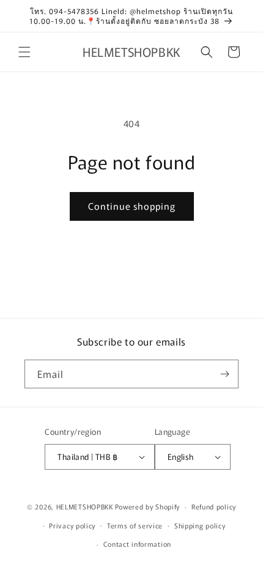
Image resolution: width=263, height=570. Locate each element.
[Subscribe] (224, 374)
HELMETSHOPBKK (84, 506)
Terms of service (135, 525)
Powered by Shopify (147, 506)
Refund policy (213, 506)
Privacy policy (72, 525)
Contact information (137, 544)
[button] (24, 52)
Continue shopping (132, 205)
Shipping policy (200, 525)
